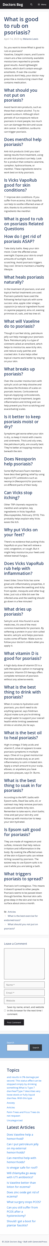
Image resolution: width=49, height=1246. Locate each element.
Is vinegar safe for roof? (22, 1167)
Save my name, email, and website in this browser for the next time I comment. (25, 1010)
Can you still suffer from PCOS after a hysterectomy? (22, 1212)
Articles (12, 911)
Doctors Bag (13, 4)
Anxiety (11, 1102)
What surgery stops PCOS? (24, 1202)
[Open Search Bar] (31, 4)
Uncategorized (15, 1120)
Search (10, 1042)
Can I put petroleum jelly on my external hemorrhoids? (23, 1148)
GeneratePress (40, 1241)
